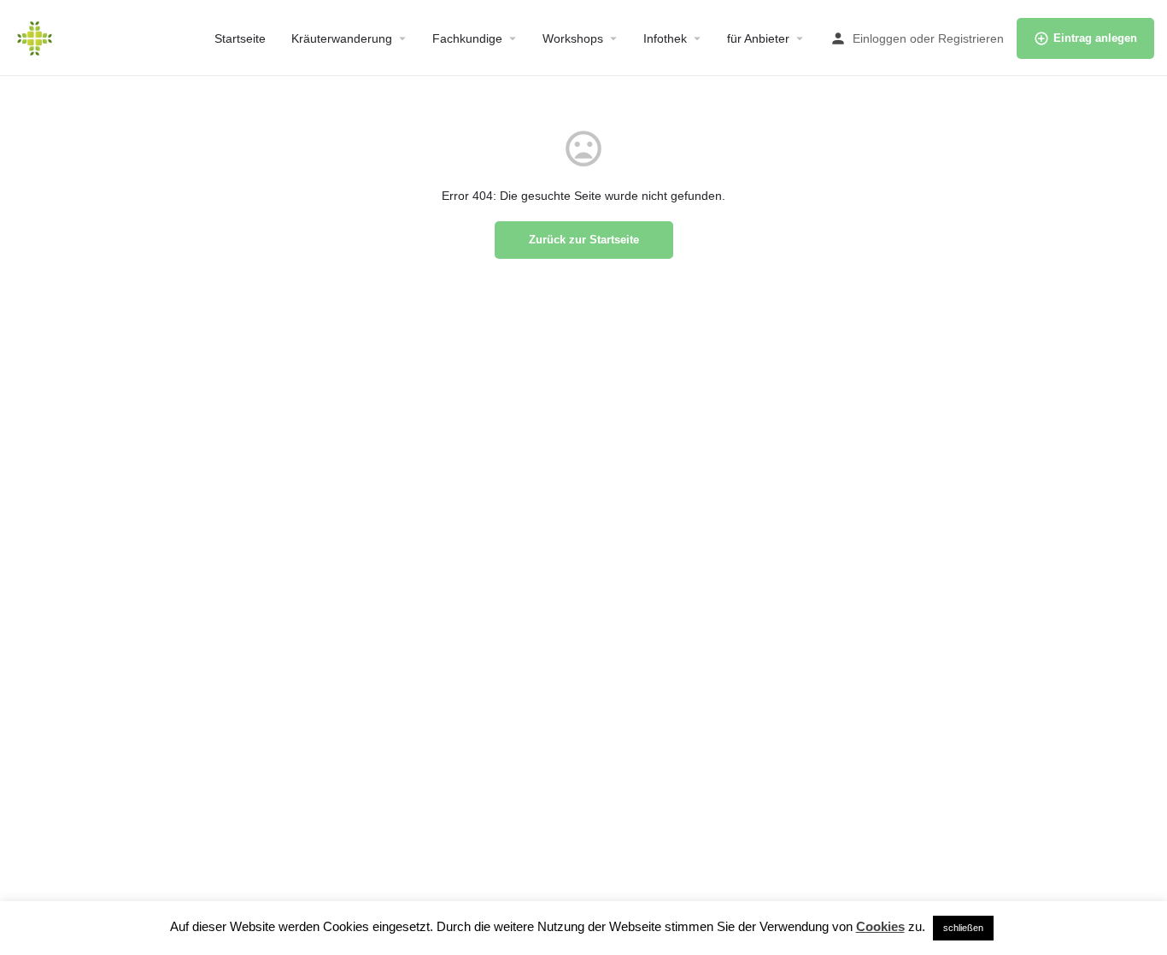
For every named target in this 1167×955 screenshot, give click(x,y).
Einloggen (879, 38)
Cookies (880, 926)
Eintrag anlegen (1095, 38)
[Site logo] (37, 37)
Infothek (665, 38)
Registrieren (971, 38)
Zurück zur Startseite (584, 239)
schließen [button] (963, 928)
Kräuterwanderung (341, 38)
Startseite (240, 38)
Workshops (572, 38)
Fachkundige (467, 38)
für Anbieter (758, 38)
